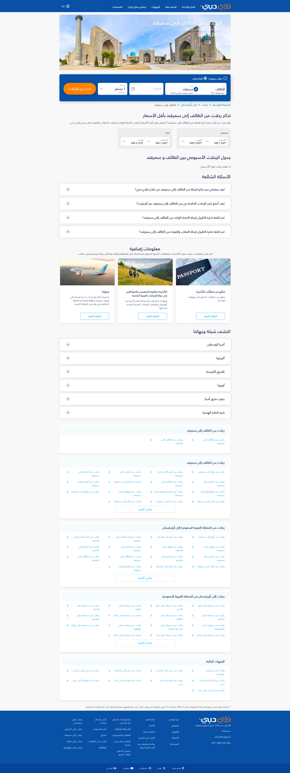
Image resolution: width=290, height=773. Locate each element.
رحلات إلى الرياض (73, 729)
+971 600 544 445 (221, 743)
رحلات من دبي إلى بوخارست (215, 672)
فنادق (103, 735)
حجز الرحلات (173, 719)
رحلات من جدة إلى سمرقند (169, 501)
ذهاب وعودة (216, 78)
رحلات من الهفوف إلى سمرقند (130, 493)
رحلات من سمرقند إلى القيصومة (213, 627)
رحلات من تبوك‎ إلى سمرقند (85, 491)
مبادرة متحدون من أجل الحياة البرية (146, 745)
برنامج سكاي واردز (137, 7)
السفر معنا (171, 7)
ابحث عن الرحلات (79, 88)
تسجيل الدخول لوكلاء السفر (124, 752)
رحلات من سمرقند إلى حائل (127, 635)
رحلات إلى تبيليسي (77, 721)
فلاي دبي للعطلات (97, 741)
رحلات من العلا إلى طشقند (169, 566)
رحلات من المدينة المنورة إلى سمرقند (168, 493)
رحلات (204, 105)
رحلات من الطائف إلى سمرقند (214, 441)
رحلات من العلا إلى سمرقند (127, 481)
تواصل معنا (149, 732)
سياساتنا (226, 731)
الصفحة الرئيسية (222, 105)
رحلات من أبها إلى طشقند (170, 537)
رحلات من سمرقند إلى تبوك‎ (85, 625)
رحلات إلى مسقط (73, 735)
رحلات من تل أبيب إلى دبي (211, 690)
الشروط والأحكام (223, 737)
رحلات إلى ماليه (74, 741)
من (223, 86)
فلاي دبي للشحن (146, 738)
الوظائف (102, 747)
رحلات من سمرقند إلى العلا (127, 615)
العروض (175, 725)
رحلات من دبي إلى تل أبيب (85, 670)
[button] (145, 189)
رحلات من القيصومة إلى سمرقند (212, 493)
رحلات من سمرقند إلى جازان (211, 635)
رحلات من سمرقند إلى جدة (169, 635)
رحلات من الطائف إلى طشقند (172, 441)
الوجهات (155, 7)
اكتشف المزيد (210, 316)
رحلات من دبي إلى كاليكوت (127, 670)
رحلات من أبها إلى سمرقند (211, 472)
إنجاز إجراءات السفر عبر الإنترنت (121, 721)
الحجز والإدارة (188, 7)
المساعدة (117, 7)
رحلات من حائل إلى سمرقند (127, 501)
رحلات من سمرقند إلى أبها (211, 605)
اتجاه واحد (197, 78)
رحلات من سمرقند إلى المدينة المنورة (171, 627)
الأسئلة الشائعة (123, 729)
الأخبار (152, 725)
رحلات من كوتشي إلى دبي (127, 680)
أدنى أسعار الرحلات (100, 721)
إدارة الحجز (150, 719)
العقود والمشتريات (121, 735)
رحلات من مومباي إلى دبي (85, 680)
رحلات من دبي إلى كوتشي (169, 670)
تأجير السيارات (99, 729)
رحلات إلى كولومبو (73, 747)
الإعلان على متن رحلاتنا (122, 743)
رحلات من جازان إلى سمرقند (211, 501)
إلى (191, 86)
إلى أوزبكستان (189, 105)
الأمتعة (175, 738)
